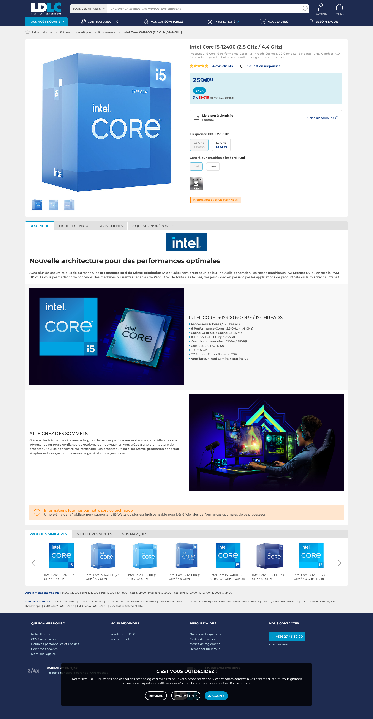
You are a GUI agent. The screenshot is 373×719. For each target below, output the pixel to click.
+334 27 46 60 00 (289, 637)
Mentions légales (43, 654)
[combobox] (88, 8)
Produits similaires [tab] (48, 534)
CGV (34, 639)
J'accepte (216, 696)
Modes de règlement (205, 644)
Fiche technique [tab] (74, 226)
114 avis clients (221, 66)
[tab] (153, 225)
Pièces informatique (75, 32)
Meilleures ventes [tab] (94, 534)
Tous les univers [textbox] (87, 8)
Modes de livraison (203, 639)
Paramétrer (186, 696)
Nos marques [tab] (134, 534)
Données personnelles (47, 644)
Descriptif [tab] (39, 226)
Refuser (156, 696)
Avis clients (48, 639)
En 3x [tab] (199, 90)
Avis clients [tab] (111, 226)
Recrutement (120, 639)
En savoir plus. (240, 683)
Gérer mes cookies (44, 649)
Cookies (73, 644)
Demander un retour (205, 649)
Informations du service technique (215, 199)
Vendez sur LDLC (123, 634)
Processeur (106, 32)
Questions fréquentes (205, 634)
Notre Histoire (41, 634)
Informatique (42, 32)
